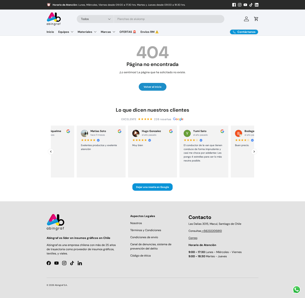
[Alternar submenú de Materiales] (95, 32)
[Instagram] (239, 5)
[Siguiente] (254, 152)
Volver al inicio (153, 86)
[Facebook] (234, 5)
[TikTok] (251, 5)
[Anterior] (51, 152)
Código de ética (140, 255)
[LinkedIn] (256, 5)
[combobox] (150, 19)
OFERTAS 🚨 (127, 32)
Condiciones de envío (144, 237)
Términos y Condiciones (145, 230)
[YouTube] (245, 5)
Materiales (85, 32)
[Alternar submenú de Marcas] (114, 32)
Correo (193, 238)
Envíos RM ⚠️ (149, 32)
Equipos (63, 32)
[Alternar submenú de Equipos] (72, 32)
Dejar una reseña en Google (152, 187)
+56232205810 (211, 231)
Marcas (106, 32)
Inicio (50, 32)
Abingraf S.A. (61, 285)
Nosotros (136, 223)
